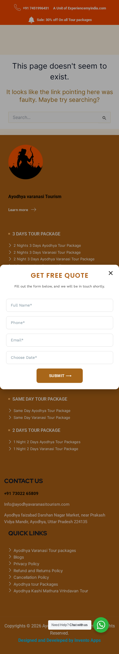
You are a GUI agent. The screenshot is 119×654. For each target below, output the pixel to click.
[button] (110, 273)
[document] (59, 327)
